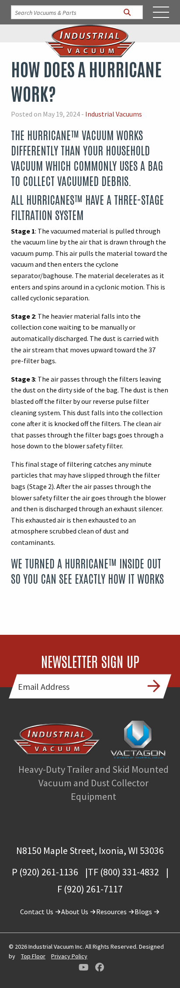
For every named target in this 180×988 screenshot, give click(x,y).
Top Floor (33, 956)
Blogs (144, 911)
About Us (75, 911)
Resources (112, 911)
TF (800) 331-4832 (123, 872)
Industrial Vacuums (113, 114)
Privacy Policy (69, 956)
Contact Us (37, 911)
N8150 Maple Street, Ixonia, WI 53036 (90, 850)
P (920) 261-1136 (45, 872)
